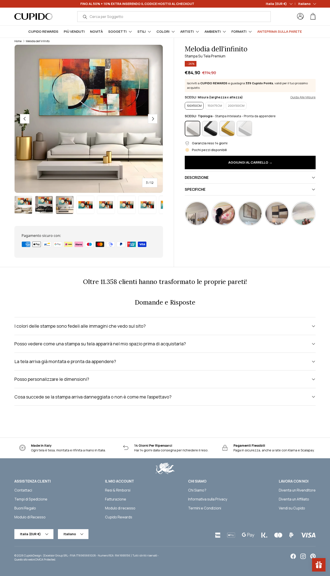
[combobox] (174, 16)
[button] (313, 16)
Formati (238, 31)
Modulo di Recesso (30, 517)
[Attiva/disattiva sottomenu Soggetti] (130, 31)
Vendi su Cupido (292, 508)
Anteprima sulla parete (279, 31)
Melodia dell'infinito (38, 41)
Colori (162, 31)
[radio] (194, 106)
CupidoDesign (33, 555)
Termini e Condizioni (204, 508)
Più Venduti (74, 31)
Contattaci (23, 490)
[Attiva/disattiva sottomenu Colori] (173, 31)
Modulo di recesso (120, 508)
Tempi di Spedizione (30, 499)
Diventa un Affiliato (294, 499)
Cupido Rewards (43, 31)
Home (18, 41)
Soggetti (117, 31)
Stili (141, 31)
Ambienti (213, 31)
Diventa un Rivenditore (297, 490)
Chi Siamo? (197, 490)
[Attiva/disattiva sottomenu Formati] (250, 31)
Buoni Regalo (25, 508)
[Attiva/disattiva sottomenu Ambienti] (224, 31)
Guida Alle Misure (303, 97)
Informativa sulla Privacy (207, 499)
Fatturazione (115, 499)
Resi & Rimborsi (117, 490)
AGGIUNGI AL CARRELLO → (250, 162)
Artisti (187, 31)
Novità (96, 31)
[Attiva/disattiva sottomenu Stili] (149, 31)
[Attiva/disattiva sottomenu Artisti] (197, 31)
